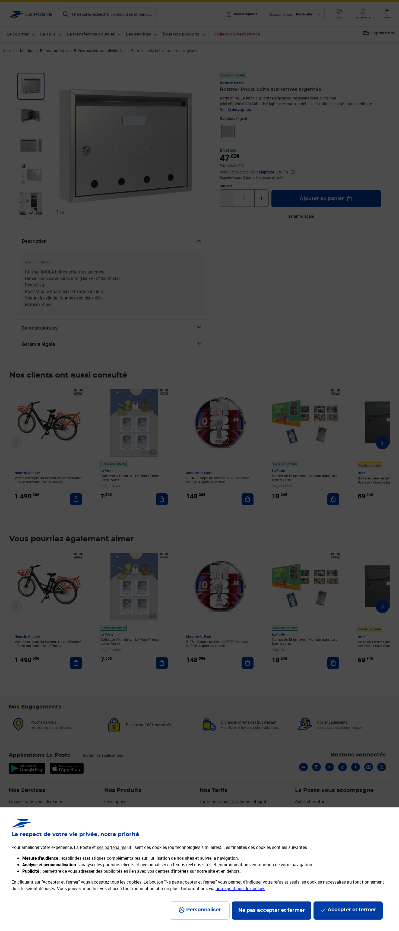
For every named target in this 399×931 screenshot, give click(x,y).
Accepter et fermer (352, 909)
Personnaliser (203, 909)
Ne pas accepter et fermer (271, 910)
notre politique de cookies (240, 888)
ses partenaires (111, 847)
